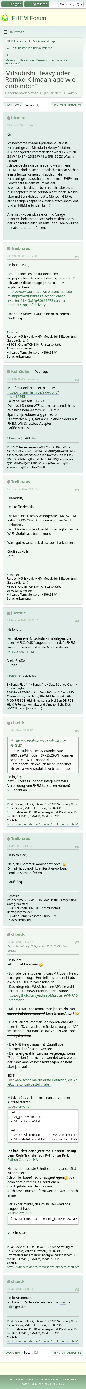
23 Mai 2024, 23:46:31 (20, 846)
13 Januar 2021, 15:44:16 (21, 125)
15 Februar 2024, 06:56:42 (22, 378)
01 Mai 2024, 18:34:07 (20, 730)
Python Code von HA (22, 1159)
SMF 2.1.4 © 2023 (32, 1384)
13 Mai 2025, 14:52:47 (20, 941)
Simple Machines (54, 1384)
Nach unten (13, 105)
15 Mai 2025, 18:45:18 (20, 1288)
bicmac (18, 117)
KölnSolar (20, 371)
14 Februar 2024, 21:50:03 (22, 256)
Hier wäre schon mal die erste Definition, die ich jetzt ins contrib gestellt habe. (42, 1082)
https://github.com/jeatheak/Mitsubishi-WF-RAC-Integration (42, 997)
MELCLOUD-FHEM (20, 652)
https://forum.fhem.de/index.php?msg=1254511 (33, 394)
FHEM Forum (29, 18)
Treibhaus (20, 248)
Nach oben (12, 1352)
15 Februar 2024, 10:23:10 (22, 620)
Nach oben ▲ (71, 1379)
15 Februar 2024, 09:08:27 (22, 489)
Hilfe (9, 1379)
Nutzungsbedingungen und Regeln (37, 1379)
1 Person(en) (14, 438)
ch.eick (18, 722)
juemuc (18, 613)
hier (63, 1302)
